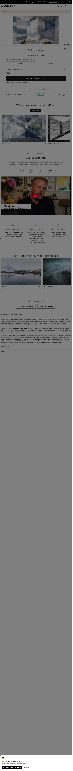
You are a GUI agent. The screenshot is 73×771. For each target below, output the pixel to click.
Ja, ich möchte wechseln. (13, 767)
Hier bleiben (27, 767)
